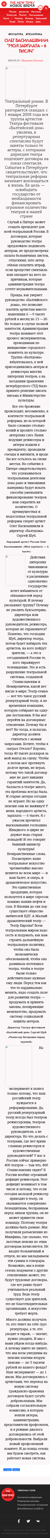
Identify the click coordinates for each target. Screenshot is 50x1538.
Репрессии (12, 15)
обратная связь (26, 1490)
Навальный (41, 18)
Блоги (6, 18)
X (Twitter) (7, 1470)
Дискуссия (24, 11)
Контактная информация (29, 1497)
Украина (19, 18)
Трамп (12, 21)
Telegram (16, 1470)
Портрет (23, 15)
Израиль (29, 18)
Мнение (13, 11)
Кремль (29, 21)
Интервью (36, 11)
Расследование (36, 15)
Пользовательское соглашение (32, 1504)
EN (40, 8)
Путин (21, 21)
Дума (38, 21)
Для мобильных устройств (30, 1508)
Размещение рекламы (28, 1501)
